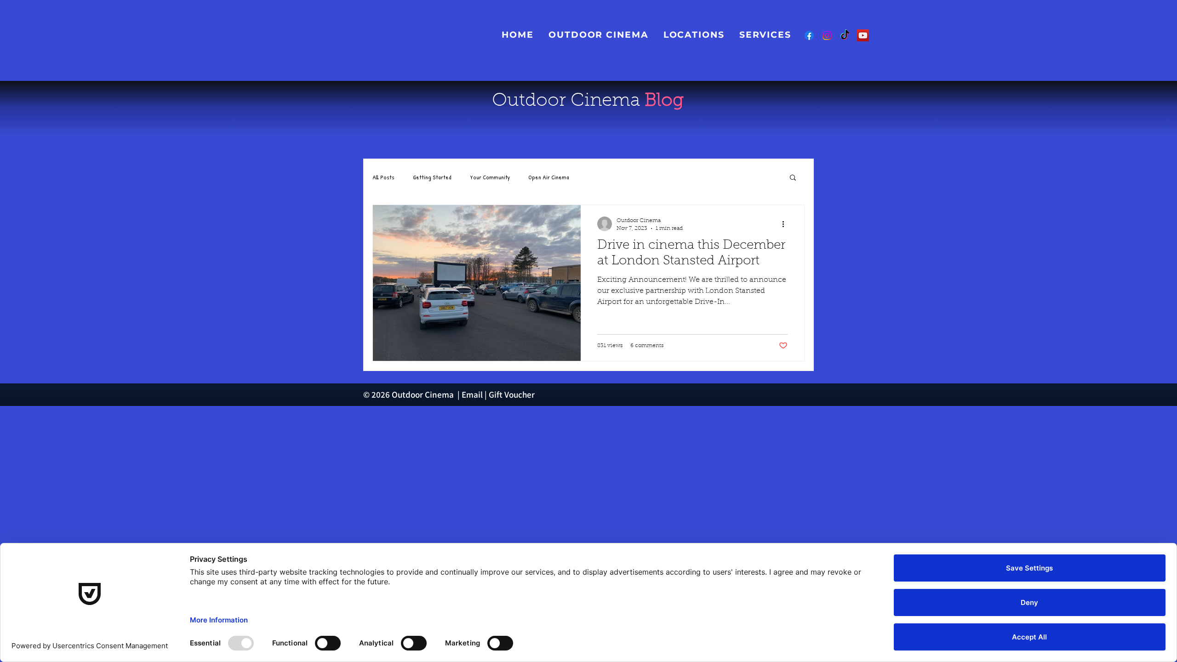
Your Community (490, 177)
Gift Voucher (512, 394)
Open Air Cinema (548, 177)
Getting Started (432, 177)
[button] (765, 35)
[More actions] (786, 223)
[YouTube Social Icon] (863, 35)
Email (472, 394)
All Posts (383, 177)
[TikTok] (845, 35)
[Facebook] (809, 35)
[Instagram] (827, 35)
